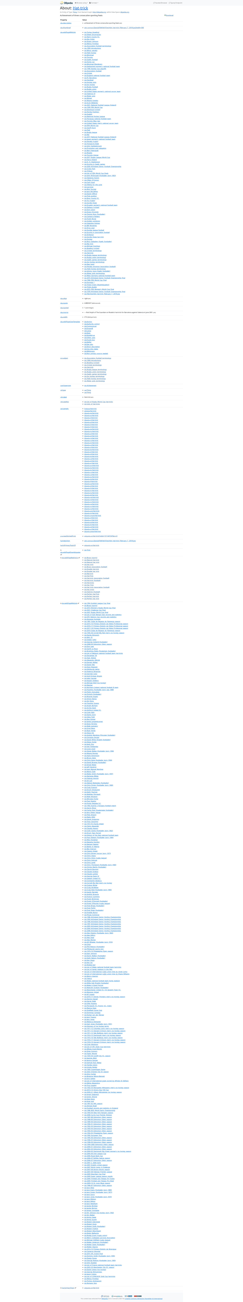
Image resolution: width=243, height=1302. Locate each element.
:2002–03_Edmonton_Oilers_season (98, 1149)
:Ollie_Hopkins (90, 1003)
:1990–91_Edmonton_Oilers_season (98, 1124)
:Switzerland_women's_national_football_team (102, 66)
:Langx (87, 331)
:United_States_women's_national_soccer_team (102, 91)
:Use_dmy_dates (91, 349)
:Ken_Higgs (89, 960)
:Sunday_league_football (94, 230)
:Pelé (87, 130)
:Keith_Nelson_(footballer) (94, 958)
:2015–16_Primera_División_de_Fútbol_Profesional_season (106, 624)
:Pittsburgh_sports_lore (93, 949)
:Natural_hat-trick (91, 560)
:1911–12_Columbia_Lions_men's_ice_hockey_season (104, 1029)
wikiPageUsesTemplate (70, 322)
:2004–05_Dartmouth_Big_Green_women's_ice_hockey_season (107, 1151)
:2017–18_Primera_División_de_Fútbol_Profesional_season (106, 628)
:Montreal (89, 55)
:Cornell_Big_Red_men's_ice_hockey (98, 883)
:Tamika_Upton (90, 1065)
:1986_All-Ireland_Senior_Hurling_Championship (102, 917)
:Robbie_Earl (89, 965)
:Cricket (88, 73)
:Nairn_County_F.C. (92, 37)
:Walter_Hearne (91, 1247)
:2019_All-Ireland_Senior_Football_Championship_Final (104, 278)
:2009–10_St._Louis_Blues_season (97, 1183)
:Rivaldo (88, 153)
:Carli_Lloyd (89, 182)
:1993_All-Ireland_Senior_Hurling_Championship (102, 919)
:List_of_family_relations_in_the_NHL (98, 969)
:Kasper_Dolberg (91, 681)
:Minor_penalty (90, 50)
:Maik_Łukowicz (91, 726)
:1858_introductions (92, 48)
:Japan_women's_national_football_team (99, 139)
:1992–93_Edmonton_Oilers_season (98, 1126)
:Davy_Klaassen (90, 667)
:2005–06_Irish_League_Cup (95, 1154)
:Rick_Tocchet (90, 189)
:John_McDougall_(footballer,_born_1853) (100, 176)
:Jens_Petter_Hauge (92, 812)
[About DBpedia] (66, 3)
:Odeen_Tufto (90, 640)
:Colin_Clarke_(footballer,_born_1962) (98, 831)
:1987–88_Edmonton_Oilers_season (98, 1117)
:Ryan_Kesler (90, 731)
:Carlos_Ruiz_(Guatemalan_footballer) (98, 810)
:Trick (87, 550)
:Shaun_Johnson (91, 41)
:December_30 (90, 656)
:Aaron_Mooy (90, 808)
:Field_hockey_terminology (95, 269)
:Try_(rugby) (89, 201)
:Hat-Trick (88, 576)
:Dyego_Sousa (90, 1258)
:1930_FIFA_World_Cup (93, 107)
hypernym (65, 386)
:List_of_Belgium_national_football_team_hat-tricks (103, 653)
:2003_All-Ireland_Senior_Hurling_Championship (102, 926)
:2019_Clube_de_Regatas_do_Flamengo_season (102, 631)
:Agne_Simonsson (91, 756)
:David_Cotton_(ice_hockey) (95, 1270)
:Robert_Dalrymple (92, 1222)
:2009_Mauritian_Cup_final (94, 1174)
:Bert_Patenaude (91, 151)
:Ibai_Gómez (89, 719)
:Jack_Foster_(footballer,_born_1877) (98, 1192)
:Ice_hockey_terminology (94, 262)
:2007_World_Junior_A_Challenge (97, 1167)
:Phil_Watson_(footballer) (94, 947)
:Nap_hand (89, 264)
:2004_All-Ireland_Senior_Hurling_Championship (102, 928)
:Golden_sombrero (92, 221)
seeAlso (64, 402)
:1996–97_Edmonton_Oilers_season (98, 1140)
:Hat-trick (88, 253)
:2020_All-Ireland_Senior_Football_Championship (102, 166)
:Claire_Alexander (91, 826)
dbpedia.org (124, 12)
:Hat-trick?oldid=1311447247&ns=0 (100, 536)
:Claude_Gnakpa (91, 872)
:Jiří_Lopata (89, 994)
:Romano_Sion (90, 1283)
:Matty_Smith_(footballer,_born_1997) (98, 774)
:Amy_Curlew (90, 1074)
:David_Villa (89, 665)
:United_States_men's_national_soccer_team (101, 123)
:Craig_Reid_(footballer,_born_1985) (98, 890)
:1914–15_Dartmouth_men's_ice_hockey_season (102, 1035)
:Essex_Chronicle (91, 212)
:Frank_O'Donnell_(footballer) (96, 901)
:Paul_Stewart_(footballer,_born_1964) (98, 837)
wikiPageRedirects (70, 558)
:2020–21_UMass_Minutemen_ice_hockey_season (103, 1092)
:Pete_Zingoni (90, 815)
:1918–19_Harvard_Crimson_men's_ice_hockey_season (104, 1042)
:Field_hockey (90, 53)
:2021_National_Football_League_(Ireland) (100, 105)
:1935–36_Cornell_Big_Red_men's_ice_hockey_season (104, 633)
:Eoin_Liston (89, 210)
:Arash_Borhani (90, 706)
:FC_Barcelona (90, 78)
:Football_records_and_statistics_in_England (101, 1108)
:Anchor (88, 322)
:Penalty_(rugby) (91, 141)
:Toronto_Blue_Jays (92, 121)
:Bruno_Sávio (90, 758)
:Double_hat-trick (91, 569)
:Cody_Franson (90, 787)
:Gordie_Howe (90, 203)
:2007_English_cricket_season (96, 1165)
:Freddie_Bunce (90, 913)
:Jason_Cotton (90, 1274)
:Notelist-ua (89, 335)
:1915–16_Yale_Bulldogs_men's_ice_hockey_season (103, 1038)
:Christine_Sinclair (91, 737)
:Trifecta (88, 171)
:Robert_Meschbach (92, 1231)
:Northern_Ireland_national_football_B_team (101, 687)
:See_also (88, 344)
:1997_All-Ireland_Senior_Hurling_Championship (102, 924)
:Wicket (88, 98)
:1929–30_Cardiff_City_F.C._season (97, 1056)
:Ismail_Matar (90, 765)
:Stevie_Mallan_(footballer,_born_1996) (99, 751)
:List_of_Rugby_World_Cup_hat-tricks (98, 402)
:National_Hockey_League (94, 116)
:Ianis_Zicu (89, 744)
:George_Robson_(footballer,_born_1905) (100, 1260)
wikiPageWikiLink (68, 32)
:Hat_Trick (89, 585)
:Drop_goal (89, 228)
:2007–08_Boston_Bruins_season (97, 1169)
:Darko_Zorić (90, 715)
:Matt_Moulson (90, 797)
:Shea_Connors (90, 1051)
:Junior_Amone (90, 1097)
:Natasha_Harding (91, 842)
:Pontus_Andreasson (92, 1281)
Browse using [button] (81, 3)
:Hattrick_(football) (92, 592)
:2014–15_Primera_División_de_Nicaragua (100, 1249)
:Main (87, 333)
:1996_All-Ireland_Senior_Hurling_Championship (102, 922)
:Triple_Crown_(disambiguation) (96, 285)
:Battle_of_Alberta (91, 847)
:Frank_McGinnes (91, 899)
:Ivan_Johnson (90, 953)
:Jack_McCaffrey (91, 191)
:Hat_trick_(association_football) (96, 587)
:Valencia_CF (89, 94)
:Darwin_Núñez (90, 662)
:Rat (86, 135)
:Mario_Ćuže (89, 772)
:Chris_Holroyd (90, 860)
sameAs (64, 409)
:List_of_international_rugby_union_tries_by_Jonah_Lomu (105, 972)
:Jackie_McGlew (90, 1206)
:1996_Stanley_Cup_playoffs (95, 69)
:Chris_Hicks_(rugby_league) (95, 858)
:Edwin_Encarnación (92, 35)
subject (64, 358)
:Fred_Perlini (89, 908)
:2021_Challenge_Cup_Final (95, 610)
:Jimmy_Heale (90, 1217)
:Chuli (87, 944)
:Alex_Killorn (89, 935)
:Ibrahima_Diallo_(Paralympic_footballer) (100, 651)
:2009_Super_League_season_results (98, 1176)
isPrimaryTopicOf (68, 545)
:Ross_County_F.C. (91, 198)
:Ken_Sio (88, 963)
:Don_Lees (89, 646)
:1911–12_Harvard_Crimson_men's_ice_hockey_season (104, 1031)
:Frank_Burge (90, 219)
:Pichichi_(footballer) (92, 694)
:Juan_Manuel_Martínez (93, 769)
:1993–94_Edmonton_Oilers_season (98, 1129)
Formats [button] (94, 3)
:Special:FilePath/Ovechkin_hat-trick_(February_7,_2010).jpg (110, 541)
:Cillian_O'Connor (91, 180)
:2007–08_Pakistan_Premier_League (98, 1172)
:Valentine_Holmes (92, 223)
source (64, 312)
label (63, 397)
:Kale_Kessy (89, 1099)
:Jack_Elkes (89, 1188)
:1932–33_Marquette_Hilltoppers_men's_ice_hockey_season (106, 1088)
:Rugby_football (91, 87)
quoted (64, 308)
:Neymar (88, 685)
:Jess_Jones (89, 1019)
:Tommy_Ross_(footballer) (94, 214)
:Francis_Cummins (92, 897)
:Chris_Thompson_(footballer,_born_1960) (100, 865)
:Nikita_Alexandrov (92, 1083)
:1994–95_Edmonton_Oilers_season (98, 1131)
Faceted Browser (161, 3)
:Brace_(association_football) (95, 567)
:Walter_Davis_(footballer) (94, 1245)
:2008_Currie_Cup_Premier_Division (98, 1115)
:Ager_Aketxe (90, 658)
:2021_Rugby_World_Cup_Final (96, 612)
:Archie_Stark (90, 708)
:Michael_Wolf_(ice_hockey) (95, 683)
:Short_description (92, 347)
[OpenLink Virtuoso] (105, 1296)
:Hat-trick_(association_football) (96, 578)
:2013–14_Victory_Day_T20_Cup (96, 1090)
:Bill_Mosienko (90, 226)
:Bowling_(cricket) (91, 248)
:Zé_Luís (88, 781)
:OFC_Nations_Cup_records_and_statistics (100, 617)
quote (64, 303)
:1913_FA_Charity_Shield (94, 824)
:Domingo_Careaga (92, 1013)
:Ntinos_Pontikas (91, 44)
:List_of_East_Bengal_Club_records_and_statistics (103, 615)
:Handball (88, 80)
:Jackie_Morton (90, 1208)
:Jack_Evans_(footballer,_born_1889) (98, 1190)
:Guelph (88, 114)
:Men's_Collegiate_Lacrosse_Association (99, 1238)
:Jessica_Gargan (91, 1060)
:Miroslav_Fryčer (91, 799)
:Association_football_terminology (97, 46)
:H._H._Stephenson (92, 162)
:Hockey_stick (90, 82)
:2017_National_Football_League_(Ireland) (100, 137)
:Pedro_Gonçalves (91, 692)
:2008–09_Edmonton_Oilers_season (98, 644)
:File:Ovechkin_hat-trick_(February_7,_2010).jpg (102, 294)
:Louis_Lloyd (89, 749)
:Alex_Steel (89, 938)
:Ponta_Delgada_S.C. (92, 803)
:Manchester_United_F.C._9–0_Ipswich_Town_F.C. (102, 990)
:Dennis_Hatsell (91, 999)
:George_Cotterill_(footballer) (95, 642)
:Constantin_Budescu (93, 881)
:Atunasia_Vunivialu (92, 619)
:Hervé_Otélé (90, 1001)
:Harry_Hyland (90, 160)
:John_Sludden (90, 1263)
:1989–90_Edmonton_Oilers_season (98, 1122)
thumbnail (65, 28)
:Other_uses (89, 338)
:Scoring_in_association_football (97, 232)
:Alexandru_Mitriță (92, 660)
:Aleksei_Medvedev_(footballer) (96, 783)
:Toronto (88, 57)
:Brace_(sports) (90, 558)
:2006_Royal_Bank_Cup (93, 1156)
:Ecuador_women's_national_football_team (100, 205)
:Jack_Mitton (89, 1201)
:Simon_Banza (90, 699)
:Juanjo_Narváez (91, 892)
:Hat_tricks (89, 590)
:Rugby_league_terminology (95, 255)
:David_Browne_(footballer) (95, 762)
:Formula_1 (89, 282)
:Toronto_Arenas (91, 155)
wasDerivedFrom (68, 536)
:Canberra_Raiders (92, 216)
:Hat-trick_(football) (92, 580)
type (63, 390)
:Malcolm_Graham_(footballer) (96, 988)
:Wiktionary (89, 351)
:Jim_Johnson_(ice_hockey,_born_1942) (99, 1213)
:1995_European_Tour (93, 1135)
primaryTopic (68, 1288)
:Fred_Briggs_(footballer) (94, 906)
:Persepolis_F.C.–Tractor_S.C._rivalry (98, 1006)
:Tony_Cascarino (91, 822)
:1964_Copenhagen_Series (94, 1069)
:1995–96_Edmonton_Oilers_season (98, 1138)
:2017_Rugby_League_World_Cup (97, 157)
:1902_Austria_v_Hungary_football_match (100, 806)
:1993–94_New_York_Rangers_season (98, 1113)
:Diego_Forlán (90, 742)
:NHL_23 (88, 637)
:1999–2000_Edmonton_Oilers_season (99, 1144)
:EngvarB (88, 328)
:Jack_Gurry (89, 1195)
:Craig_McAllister (91, 888)
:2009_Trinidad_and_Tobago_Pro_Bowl (99, 1181)
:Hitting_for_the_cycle (93, 185)
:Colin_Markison (91, 1044)
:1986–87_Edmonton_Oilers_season (98, 1185)
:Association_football (92, 71)
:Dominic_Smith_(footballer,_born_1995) (99, 1256)
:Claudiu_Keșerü (91, 828)
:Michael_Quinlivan (92, 246)
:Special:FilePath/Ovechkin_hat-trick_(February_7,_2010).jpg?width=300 (114, 28)
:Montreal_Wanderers (93, 64)
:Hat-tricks (89, 583)
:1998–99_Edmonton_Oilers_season (98, 1142)
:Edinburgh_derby (91, 669)
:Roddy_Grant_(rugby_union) (95, 1235)
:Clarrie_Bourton (91, 869)
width (63, 317)
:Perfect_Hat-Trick (91, 594)
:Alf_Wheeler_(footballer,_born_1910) (98, 942)
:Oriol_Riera (89, 728)
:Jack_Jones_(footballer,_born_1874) (98, 1197)
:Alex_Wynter (90, 940)
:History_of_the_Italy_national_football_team (101, 835)
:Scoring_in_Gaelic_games (94, 164)
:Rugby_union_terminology (95, 257)
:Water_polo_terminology (94, 273)
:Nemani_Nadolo (91, 844)
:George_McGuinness (93, 1272)
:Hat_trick (88, 564)
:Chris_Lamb (89, 862)
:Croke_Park (89, 169)
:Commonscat (90, 326)
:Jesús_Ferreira (90, 724)
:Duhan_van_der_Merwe (94, 1015)
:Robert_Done (90, 1224)
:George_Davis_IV (91, 876)
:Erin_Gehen (89, 1079)
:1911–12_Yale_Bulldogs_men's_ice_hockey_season (103, 1033)
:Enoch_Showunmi (92, 790)
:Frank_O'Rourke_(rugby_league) (97, 903)
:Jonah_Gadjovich (91, 1094)
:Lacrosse (88, 187)
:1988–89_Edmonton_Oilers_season (98, 1119)
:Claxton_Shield (90, 851)
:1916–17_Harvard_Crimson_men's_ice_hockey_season (104, 1040)
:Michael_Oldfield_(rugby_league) (97, 1240)
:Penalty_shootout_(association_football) (100, 266)
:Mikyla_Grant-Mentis (93, 1049)
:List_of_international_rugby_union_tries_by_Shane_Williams (106, 974)
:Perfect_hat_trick (91, 599)
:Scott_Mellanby (91, 103)
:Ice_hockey (89, 85)
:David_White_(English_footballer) (97, 740)
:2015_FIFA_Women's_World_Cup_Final (99, 289)
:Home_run (89, 62)
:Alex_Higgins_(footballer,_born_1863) (98, 933)
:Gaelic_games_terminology (95, 260)
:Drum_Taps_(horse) (92, 833)
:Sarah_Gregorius (91, 819)
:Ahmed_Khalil (90, 1106)
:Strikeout (89, 235)
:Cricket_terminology (93, 251)
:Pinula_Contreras (91, 915)
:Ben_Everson (90, 849)
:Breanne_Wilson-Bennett (94, 1076)
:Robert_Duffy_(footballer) (94, 1226)
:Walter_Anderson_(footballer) (96, 1242)
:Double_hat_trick (91, 571)
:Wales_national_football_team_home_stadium (102, 981)
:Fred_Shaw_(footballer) (93, 910)
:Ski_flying (89, 701)
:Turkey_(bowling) (91, 32)
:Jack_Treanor (90, 1017)
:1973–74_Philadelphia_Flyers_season (98, 951)
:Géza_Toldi (89, 717)
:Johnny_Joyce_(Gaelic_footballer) (97, 271)
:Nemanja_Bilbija (91, 776)
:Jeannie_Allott (90, 1058)
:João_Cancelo (90, 678)
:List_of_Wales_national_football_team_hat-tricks (102, 967)
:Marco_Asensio (91, 976)
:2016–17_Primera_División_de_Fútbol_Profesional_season (106, 626)
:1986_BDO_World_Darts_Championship (99, 1110)
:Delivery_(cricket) (91, 207)
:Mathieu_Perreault (92, 794)
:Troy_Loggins (90, 1085)
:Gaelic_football (91, 60)
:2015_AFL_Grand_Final (93, 1254)
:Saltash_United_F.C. (92, 878)
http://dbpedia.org (99, 12)
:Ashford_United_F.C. (92, 710)
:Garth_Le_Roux (91, 649)
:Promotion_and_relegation (95, 148)
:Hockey (88, 239)
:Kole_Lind (89, 1101)
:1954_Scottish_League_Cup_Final (97, 603)
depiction (65, 541)
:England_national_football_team (97, 75)
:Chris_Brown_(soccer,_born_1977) (97, 853)
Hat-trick (80, 8)
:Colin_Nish (89, 712)
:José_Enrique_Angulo (93, 676)
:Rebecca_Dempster (92, 1022)
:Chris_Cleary (90, 856)
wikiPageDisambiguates (70, 552)
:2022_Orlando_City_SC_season (96, 1072)
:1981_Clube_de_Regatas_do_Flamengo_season (102, 621)
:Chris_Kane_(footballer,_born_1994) (98, 760)
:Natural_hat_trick (91, 562)
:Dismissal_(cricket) (92, 110)
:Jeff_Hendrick (90, 767)
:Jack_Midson (90, 1199)
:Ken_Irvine (89, 39)
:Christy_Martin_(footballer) (95, 867)
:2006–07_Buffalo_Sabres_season (97, 1158)
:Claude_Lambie (91, 874)
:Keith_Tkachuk (90, 792)
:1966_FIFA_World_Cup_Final (95, 280)
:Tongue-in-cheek (91, 144)
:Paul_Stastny (90, 801)
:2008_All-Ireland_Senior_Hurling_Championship (102, 931)
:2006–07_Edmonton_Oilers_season (98, 1160)
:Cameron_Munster (92, 1251)
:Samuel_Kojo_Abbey (92, 1063)
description (65, 23)
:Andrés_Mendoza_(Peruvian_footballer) (99, 735)
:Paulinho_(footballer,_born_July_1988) (99, 690)
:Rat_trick (88, 244)
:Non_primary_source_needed (96, 353)
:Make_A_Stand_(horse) (93, 985)
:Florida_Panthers (91, 112)
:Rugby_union (90, 89)
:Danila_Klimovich (91, 635)
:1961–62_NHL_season (93, 1104)
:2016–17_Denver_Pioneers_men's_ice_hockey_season (104, 997)
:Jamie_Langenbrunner (93, 722)
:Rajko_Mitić (89, 817)
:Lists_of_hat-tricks (92, 404)
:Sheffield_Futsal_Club (93, 1010)
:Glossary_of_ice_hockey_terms (96, 1026)
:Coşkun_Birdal (90, 885)
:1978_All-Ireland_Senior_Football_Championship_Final (104, 292)
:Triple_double (90, 287)
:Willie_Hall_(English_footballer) (96, 983)
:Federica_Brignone (92, 671)
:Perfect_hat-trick (91, 596)
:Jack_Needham (90, 1204)
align (63, 298)
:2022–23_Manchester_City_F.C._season (99, 1267)
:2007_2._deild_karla (92, 1163)
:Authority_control (91, 324)
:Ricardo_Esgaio (91, 696)
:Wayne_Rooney (91, 753)
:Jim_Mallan (89, 1215)
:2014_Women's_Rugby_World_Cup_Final (100, 608)
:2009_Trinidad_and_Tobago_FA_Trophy (99, 1179)
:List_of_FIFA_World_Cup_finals (96, 173)
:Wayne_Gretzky (91, 100)
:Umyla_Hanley (90, 1067)
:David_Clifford (90, 194)
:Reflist (87, 342)
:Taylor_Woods (90, 1054)
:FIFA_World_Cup (91, 126)
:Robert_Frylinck (91, 1229)
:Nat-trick (88, 574)
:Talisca (88, 978)
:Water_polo (89, 96)
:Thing (87, 390)
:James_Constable (91, 1210)
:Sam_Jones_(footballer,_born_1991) (98, 1024)
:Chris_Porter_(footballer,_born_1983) (98, 785)
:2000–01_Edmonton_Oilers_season (98, 1147)
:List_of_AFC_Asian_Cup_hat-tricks (97, 1047)
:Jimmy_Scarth (90, 1220)
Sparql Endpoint (176, 3)
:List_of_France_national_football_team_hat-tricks (103, 1265)
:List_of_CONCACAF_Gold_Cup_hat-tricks (99, 1276)
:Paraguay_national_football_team (97, 119)
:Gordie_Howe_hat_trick (94, 237)
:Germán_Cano (90, 674)
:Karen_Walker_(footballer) (95, 956)
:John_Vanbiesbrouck (93, 146)
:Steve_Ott (89, 733)
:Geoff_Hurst (90, 128)
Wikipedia (105, 1299)
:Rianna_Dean (90, 1008)
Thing (75, 12)
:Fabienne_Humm (91, 178)
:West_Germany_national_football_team (99, 276)
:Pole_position (90, 196)
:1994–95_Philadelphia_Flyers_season (98, 1133)
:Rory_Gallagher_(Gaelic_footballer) (98, 241)
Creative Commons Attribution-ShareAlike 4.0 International (143, 1299)
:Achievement (90, 386)
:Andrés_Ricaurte (91, 894)
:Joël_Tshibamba (91, 747)
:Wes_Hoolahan (91, 840)
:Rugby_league (90, 132)
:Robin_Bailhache (91, 1233)
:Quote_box (89, 340)
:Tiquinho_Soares (91, 703)
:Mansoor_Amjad (91, 992)
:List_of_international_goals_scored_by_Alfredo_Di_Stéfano (106, 1081)
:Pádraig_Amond (91, 778)
